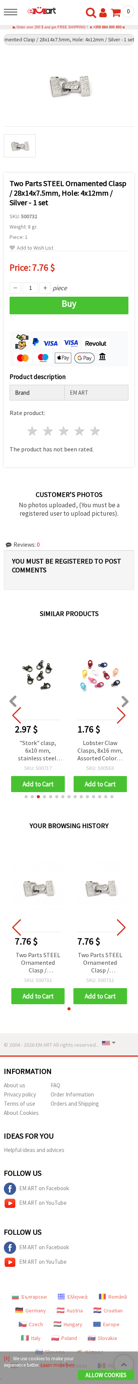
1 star (33, 431)
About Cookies (21, 1112)
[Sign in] (104, 13)
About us (14, 1085)
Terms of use (19, 1103)
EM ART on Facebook (44, 1188)
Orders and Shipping (75, 1103)
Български (34, 1296)
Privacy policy (20, 1094)
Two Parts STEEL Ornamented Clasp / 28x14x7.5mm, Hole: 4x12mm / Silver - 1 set (38, 963)
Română (117, 1296)
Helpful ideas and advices (34, 1150)
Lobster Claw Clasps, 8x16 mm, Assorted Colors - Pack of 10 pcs (100, 751)
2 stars (48, 431)
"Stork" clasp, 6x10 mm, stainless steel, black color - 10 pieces (38, 751)
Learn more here (57, 1365)
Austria (75, 1310)
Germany (35, 1310)
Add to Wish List (35, 248)
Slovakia (107, 1338)
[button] (26, 796)
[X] (7, 1358)
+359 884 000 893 (107, 27)
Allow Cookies (106, 1375)
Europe (111, 1324)
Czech (36, 1324)
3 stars (64, 431)
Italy (36, 1338)
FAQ (55, 1085)
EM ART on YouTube (43, 1202)
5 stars (95, 431)
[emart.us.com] (39, 10)
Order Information (72, 1094)
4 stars (79, 431)
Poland (69, 1338)
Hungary (73, 1324)
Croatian (113, 1310)
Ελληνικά (77, 1296)
